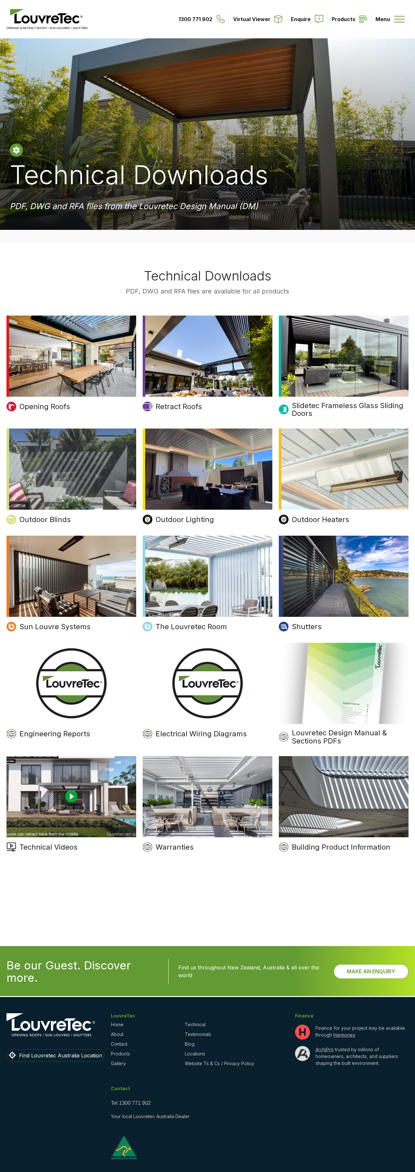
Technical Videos (48, 847)
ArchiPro (324, 1049)
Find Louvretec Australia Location (60, 1055)
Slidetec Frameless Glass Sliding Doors (347, 409)
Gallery (118, 1063)
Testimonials (198, 1034)
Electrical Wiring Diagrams (201, 733)
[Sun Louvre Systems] (71, 576)
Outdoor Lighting (185, 519)
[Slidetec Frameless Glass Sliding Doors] (344, 356)
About (117, 1034)
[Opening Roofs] (71, 356)
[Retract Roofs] (207, 356)
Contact (119, 1044)
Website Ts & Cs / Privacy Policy (219, 1063)
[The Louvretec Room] (207, 576)
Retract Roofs (179, 406)
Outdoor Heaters (320, 519)
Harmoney (344, 1035)
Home (117, 1024)
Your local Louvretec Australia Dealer (150, 1116)
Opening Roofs (44, 406)
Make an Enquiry (371, 971)
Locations (195, 1053)
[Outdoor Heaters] (344, 469)
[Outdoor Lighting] (207, 469)
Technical (195, 1024)
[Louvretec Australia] (47, 19)
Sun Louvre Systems (54, 626)
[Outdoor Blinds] (71, 469)
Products (120, 1053)
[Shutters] (344, 576)
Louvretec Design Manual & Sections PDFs (339, 737)
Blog (190, 1044)
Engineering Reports (54, 733)
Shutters (307, 626)
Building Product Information (341, 847)
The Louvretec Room (191, 626)
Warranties (175, 847)
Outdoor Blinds (45, 519)
